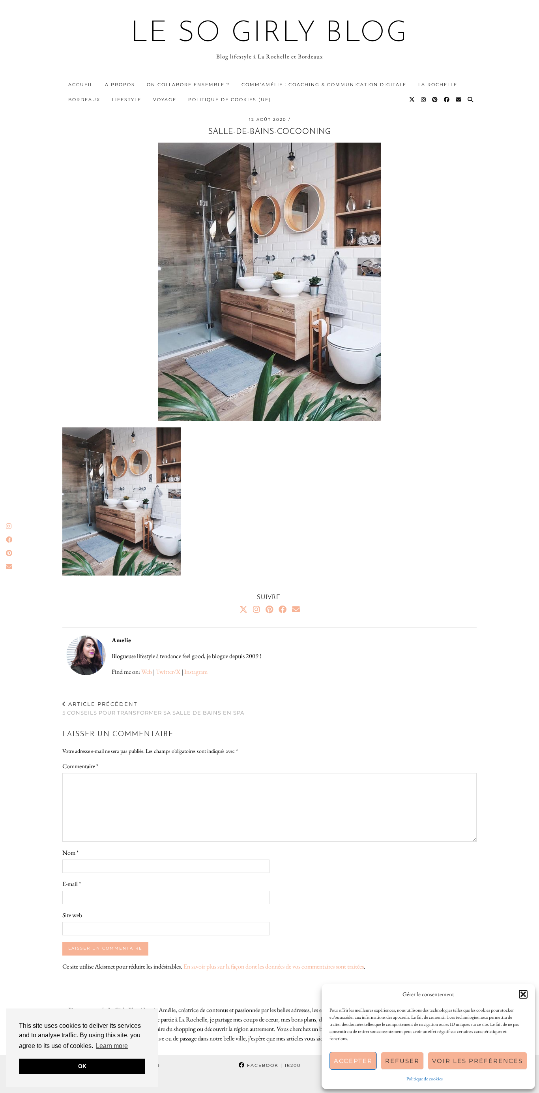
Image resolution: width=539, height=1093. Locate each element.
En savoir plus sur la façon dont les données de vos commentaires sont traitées (273, 966)
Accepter (353, 1061)
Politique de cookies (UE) (229, 99)
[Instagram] (424, 99)
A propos (120, 84)
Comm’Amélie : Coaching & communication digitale (323, 84)
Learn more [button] (112, 1045)
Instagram (196, 672)
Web (146, 672)
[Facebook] (447, 99)
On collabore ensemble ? (188, 84)
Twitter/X (168, 672)
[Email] (459, 99)
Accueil (80, 84)
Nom (70, 852)
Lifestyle (126, 99)
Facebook (273, 1065)
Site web (72, 915)
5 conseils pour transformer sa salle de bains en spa (153, 708)
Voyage (164, 99)
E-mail (71, 884)
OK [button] (82, 1066)
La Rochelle (437, 84)
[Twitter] (412, 99)
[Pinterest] (435, 99)
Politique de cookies (424, 1079)
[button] (523, 994)
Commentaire (80, 766)
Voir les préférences (477, 1061)
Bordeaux (84, 99)
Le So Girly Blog (269, 34)
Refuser (402, 1061)
